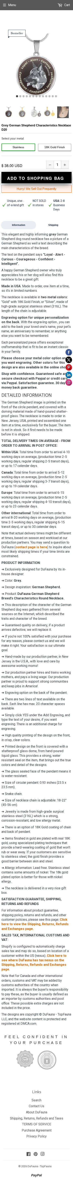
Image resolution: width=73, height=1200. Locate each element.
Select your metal (12, 138)
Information (18, 225)
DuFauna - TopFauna (40, 1166)
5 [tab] (30, 96)
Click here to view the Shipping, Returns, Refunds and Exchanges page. (35, 924)
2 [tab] (20, 96)
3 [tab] (23, 96)
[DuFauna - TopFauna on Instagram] (43, 1154)
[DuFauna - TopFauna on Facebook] (28, 1154)
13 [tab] (56, 96)
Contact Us (36, 1106)
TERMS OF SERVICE (36, 1124)
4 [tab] (26, 96)
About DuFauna (36, 1112)
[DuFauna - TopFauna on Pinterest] (35, 1154)
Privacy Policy (36, 1136)
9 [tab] (43, 96)
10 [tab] (46, 96)
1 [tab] (17, 96)
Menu (12, 5)
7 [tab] (36, 96)
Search (36, 1100)
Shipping (53, 225)
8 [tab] (39, 96)
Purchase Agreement (37, 1130)
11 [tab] (49, 96)
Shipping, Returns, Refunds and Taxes (36, 1118)
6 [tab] (33, 96)
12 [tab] (52, 96)
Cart (66, 5)
